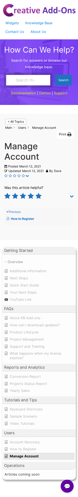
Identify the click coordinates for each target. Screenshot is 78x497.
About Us (38, 31)
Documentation (23, 93)
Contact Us (14, 31)
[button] (65, 134)
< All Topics (16, 121)
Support (60, 93)
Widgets (12, 23)
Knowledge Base (38, 23)
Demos (45, 93)
